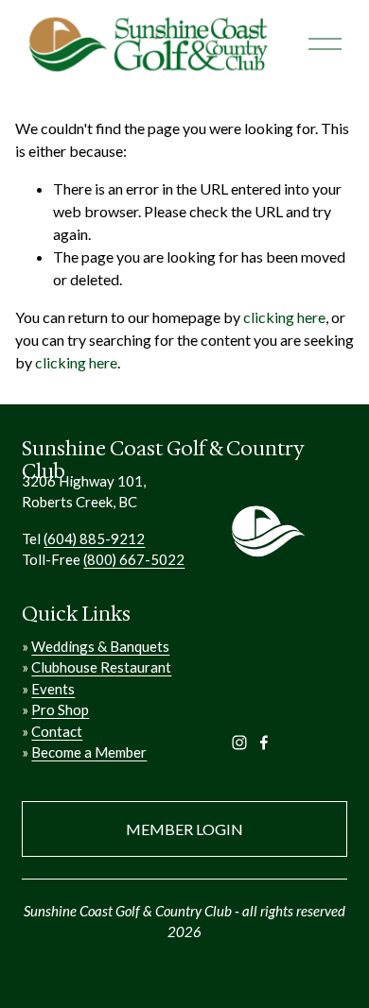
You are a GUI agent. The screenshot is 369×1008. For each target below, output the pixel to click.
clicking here (284, 317)
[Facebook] (264, 742)
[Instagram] (239, 742)
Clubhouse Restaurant (101, 666)
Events (53, 688)
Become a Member (89, 751)
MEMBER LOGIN (184, 829)
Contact (56, 731)
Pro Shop (60, 709)
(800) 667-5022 (133, 559)
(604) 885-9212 (94, 538)
